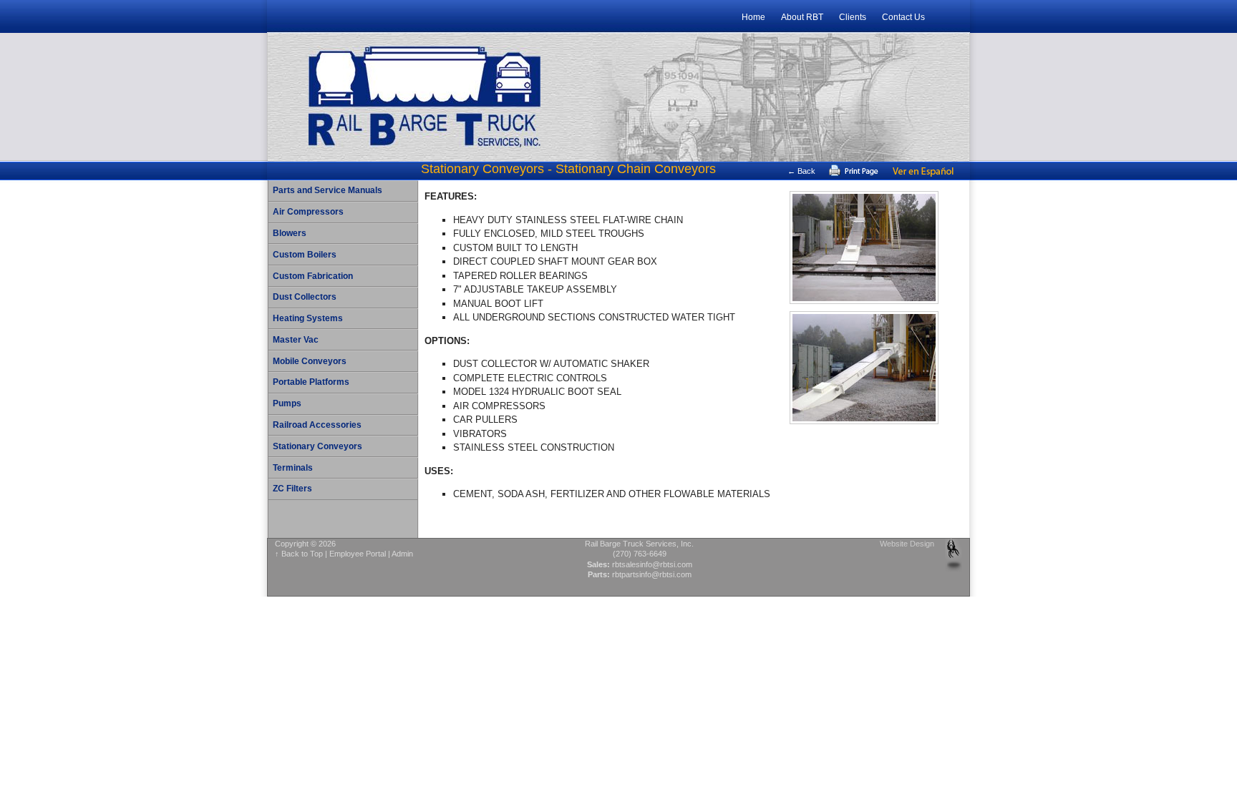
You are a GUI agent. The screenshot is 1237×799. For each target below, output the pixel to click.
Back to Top (302, 553)
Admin (402, 553)
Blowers (289, 233)
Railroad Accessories (317, 425)
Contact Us (903, 17)
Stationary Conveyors (317, 446)
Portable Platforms (311, 382)
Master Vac (296, 340)
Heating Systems (308, 318)
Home (753, 17)
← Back (801, 171)
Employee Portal (357, 553)
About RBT (802, 17)
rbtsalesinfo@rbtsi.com (652, 564)
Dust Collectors (304, 297)
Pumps (287, 403)
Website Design (907, 543)
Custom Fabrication (313, 276)
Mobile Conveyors (309, 361)
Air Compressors (308, 212)
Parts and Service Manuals (327, 190)
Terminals (293, 468)
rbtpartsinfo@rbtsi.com (652, 574)
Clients (852, 17)
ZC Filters (292, 489)
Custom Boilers (304, 255)
